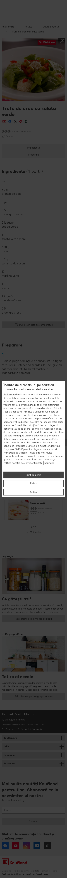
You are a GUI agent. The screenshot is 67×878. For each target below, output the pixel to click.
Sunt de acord (33, 474)
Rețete (28, 26)
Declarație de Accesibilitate (35, 874)
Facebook (5, 845)
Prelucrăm (9, 394)
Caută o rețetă (51, 26)
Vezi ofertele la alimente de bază (33, 618)
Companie (9, 755)
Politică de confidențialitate (26, 871)
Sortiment (9, 763)
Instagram (26, 845)
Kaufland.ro (8, 26)
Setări (33, 492)
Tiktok (47, 845)
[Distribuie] (4, 121)
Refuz (33, 483)
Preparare (33, 154)
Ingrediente (33, 147)
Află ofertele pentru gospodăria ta (33, 696)
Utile (6, 746)
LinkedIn (37, 845)
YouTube (15, 845)
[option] (33, 510)
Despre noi (7, 871)
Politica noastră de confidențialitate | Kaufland (28, 462)
